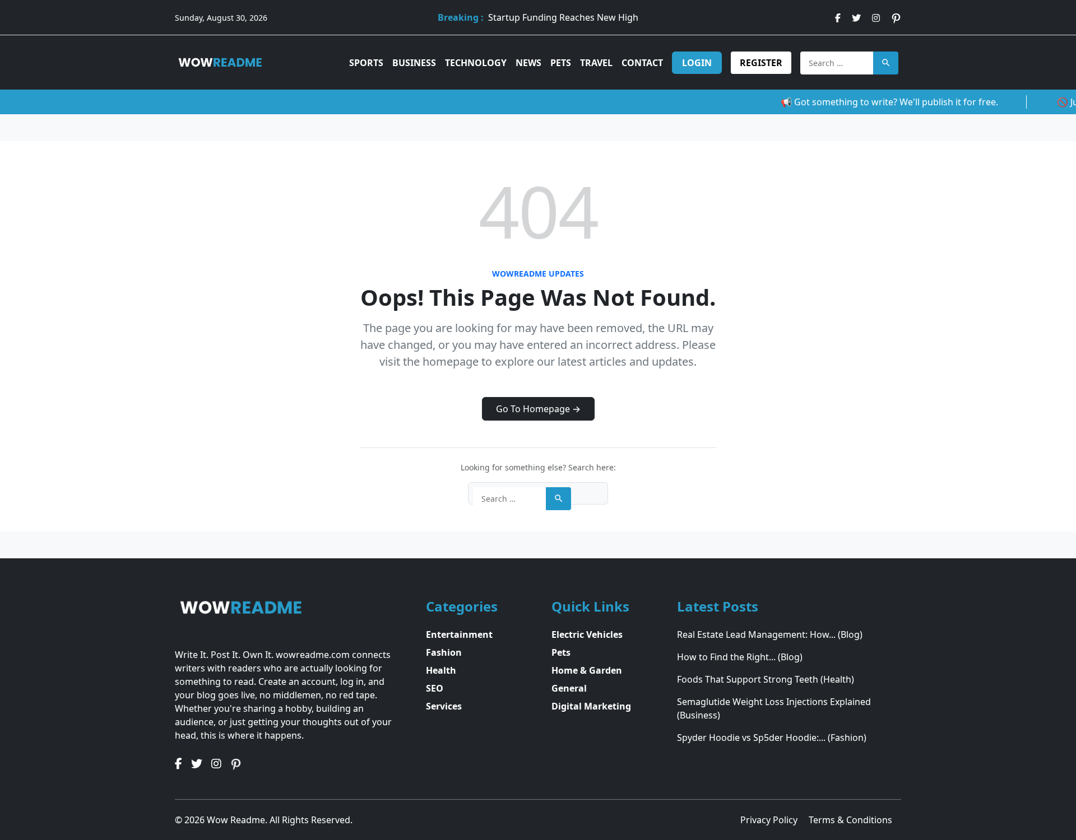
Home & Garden (586, 670)
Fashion (444, 652)
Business (414, 63)
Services (444, 706)
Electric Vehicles (587, 634)
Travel (596, 63)
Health (441, 670)
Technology (476, 63)
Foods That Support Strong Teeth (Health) (765, 679)
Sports (366, 63)
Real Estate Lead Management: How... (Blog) (769, 634)
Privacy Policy (770, 820)
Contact (642, 63)
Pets (560, 63)
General (569, 688)
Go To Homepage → (538, 409)
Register (761, 63)
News (528, 63)
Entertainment (459, 634)
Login (697, 63)
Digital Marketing (591, 706)
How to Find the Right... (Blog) (740, 657)
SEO (434, 688)
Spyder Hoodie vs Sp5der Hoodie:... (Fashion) (771, 737)
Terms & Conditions (850, 820)
